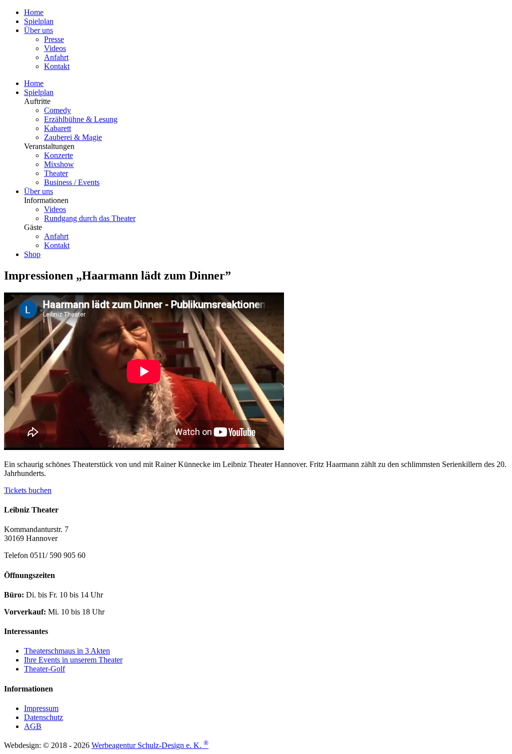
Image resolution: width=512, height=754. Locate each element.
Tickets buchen (28, 490)
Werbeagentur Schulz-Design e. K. (150, 745)
